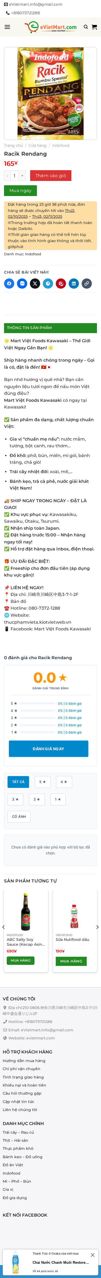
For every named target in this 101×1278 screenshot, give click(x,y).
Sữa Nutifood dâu (72, 939)
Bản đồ (18, 601)
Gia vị (8, 1189)
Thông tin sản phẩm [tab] (29, 327)
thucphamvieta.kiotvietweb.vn (37, 622)
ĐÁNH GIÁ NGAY (48, 748)
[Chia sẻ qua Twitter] (35, 283)
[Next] (97, 938)
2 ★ (37, 799)
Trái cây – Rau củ (18, 1132)
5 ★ (42, 782)
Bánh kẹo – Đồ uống (23, 1156)
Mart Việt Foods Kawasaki (62, 628)
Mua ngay (20, 190)
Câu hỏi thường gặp (22, 1093)
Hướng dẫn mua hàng (24, 1060)
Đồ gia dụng (15, 1197)
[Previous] (3, 938)
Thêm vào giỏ (51, 175)
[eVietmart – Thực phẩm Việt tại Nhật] (51, 27)
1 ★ (58, 799)
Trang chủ (13, 145)
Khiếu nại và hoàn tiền (24, 1085)
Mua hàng (20, 960)
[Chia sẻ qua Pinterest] (61, 283)
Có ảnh (19, 817)
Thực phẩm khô (18, 1148)
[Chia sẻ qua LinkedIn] (74, 283)
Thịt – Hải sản (15, 1140)
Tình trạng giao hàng (23, 1077)
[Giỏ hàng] (94, 27)
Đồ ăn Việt (13, 1164)
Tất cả (18, 782)
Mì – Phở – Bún (17, 1181)
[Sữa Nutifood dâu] (75, 911)
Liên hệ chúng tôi (20, 1109)
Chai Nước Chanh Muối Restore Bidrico (61, 1262)
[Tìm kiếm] (86, 27)
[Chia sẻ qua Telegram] (48, 283)
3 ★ (15, 799)
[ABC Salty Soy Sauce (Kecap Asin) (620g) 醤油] (26, 911)
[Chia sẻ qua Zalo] (22, 283)
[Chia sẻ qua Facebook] (9, 283)
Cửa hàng (38, 145)
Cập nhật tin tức (18, 1101)
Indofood (60, 145)
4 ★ (64, 782)
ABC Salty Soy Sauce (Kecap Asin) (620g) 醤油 (25, 942)
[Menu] (7, 26)
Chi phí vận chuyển (21, 1068)
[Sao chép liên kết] (87, 283)
